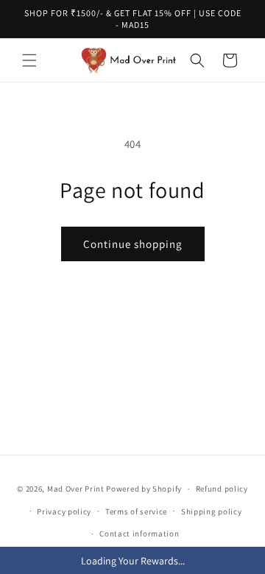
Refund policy (222, 488)
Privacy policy (64, 511)
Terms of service (136, 511)
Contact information (139, 533)
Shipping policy (211, 511)
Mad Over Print (76, 488)
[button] (29, 60)
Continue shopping (133, 244)
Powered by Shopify (144, 488)
